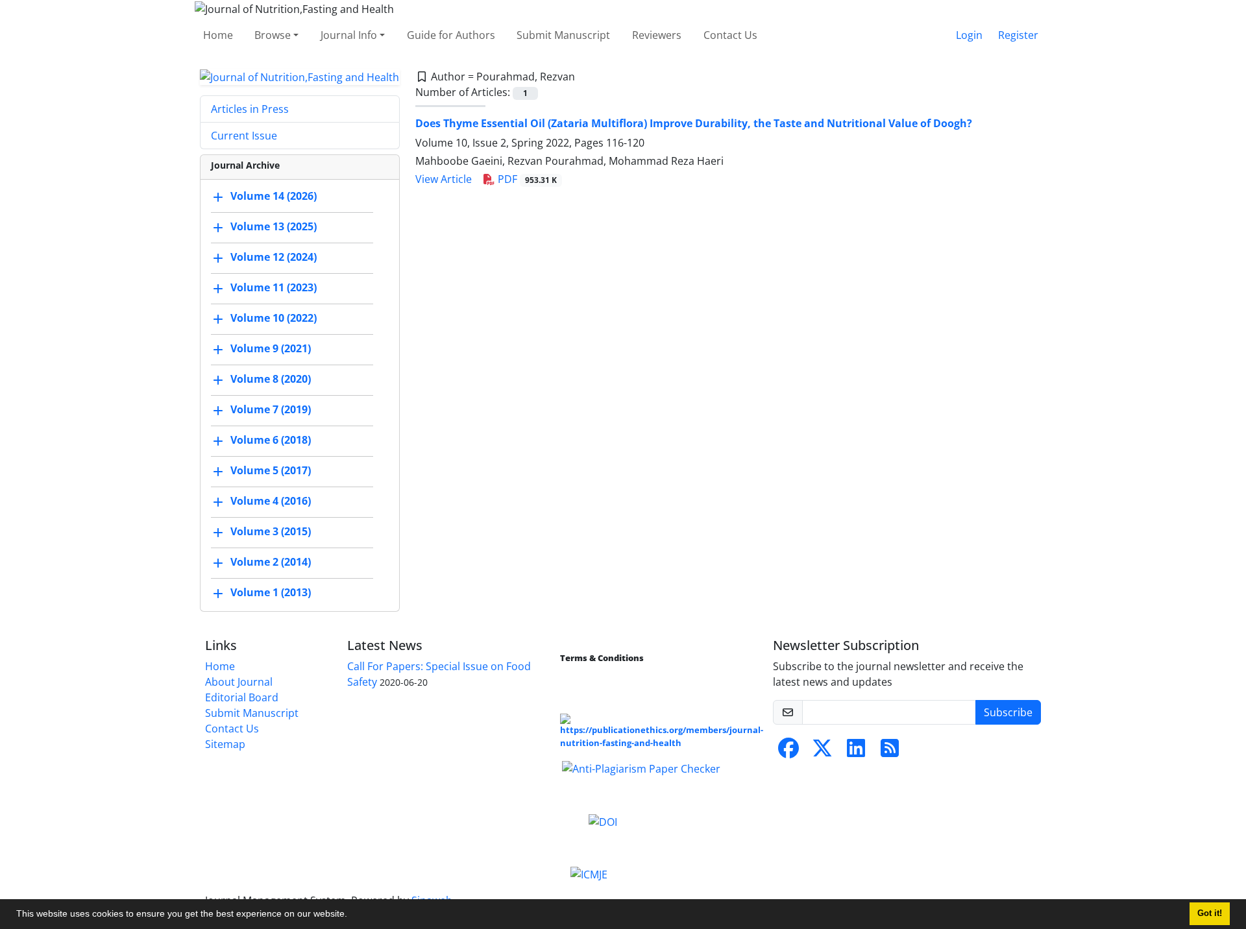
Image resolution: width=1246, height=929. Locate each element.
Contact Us (730, 35)
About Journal (239, 682)
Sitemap (225, 744)
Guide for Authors (451, 35)
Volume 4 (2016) (270, 501)
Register (1018, 35)
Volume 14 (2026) (273, 196)
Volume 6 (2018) (270, 440)
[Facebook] (788, 752)
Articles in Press (250, 109)
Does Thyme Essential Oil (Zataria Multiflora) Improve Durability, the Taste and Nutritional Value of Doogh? (693, 123)
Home (218, 35)
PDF (526, 179)
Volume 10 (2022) (273, 318)
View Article (443, 179)
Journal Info (349, 35)
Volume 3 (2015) (270, 532)
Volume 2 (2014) (270, 562)
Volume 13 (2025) (273, 227)
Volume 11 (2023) (273, 288)
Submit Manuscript (563, 35)
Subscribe (1008, 712)
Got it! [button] (1209, 913)
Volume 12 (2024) (273, 257)
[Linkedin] (856, 752)
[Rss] (889, 752)
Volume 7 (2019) (270, 410)
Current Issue (244, 135)
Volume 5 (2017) (270, 471)
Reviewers (656, 35)
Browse (272, 35)
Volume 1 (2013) (270, 593)
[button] (352, 915)
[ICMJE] (588, 874)
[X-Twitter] (822, 752)
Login (969, 35)
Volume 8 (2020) (270, 379)
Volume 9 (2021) (270, 349)
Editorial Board (241, 697)
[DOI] (603, 821)
